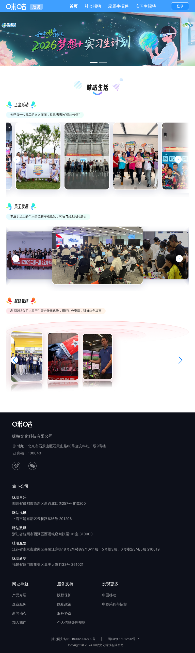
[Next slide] (178, 159)
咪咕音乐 (19, 497)
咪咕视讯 (19, 512)
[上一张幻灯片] (15, 258)
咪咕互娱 (19, 543)
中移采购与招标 (114, 604)
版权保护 (64, 595)
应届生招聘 (118, 6)
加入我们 (19, 622)
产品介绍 (19, 595)
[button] (14, 360)
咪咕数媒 (19, 528)
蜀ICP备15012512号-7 (123, 639)
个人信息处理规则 (71, 622)
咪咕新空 (19, 558)
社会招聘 (93, 6)
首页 (74, 6)
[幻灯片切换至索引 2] (103, 62)
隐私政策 (64, 604)
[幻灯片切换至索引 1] (94, 62)
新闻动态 (19, 613)
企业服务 (19, 604)
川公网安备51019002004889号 (73, 639)
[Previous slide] (16, 159)
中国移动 (109, 595)
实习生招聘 (146, 6)
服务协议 (64, 613)
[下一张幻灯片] (179, 258)
